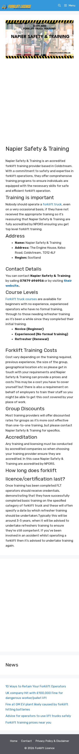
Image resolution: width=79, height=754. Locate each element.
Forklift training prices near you (28, 722)
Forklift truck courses (21, 299)
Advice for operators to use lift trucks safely (38, 716)
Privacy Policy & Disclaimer (52, 741)
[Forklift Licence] (16, 5)
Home (13, 741)
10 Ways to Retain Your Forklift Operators (36, 686)
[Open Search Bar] (59, 5)
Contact (26, 741)
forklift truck (52, 204)
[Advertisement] (39, 104)
